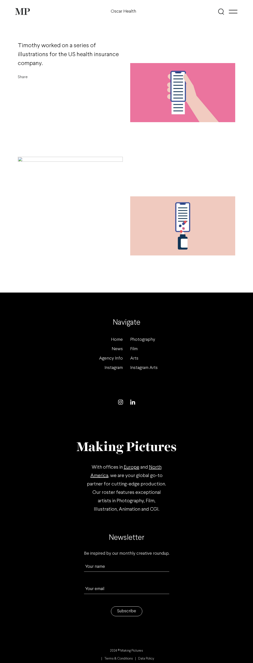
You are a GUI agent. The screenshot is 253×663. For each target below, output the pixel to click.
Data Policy (146, 658)
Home (117, 340)
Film (134, 349)
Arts (134, 358)
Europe (131, 467)
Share (23, 77)
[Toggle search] (221, 11)
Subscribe (126, 611)
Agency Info (111, 358)
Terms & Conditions (118, 658)
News (117, 349)
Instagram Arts (144, 368)
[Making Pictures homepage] (22, 11)
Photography (142, 340)
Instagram (114, 368)
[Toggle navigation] (233, 11)
